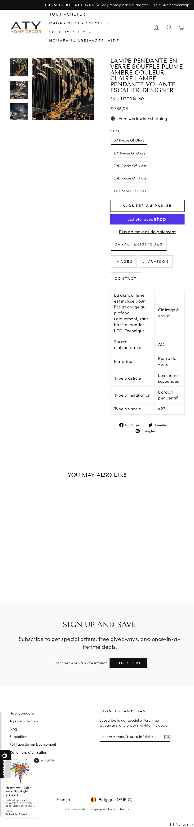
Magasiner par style (77, 23)
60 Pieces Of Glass (129, 140)
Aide (114, 40)
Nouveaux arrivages (76, 40)
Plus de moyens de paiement (147, 231)
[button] (181, 824)
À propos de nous (23, 721)
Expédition (18, 736)
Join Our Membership (171, 5)
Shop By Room (68, 31)
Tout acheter (67, 14)
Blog (13, 729)
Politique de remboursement (32, 744)
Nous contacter (22, 713)
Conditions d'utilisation (28, 752)
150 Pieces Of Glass (129, 153)
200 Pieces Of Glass (130, 165)
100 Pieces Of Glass (130, 191)
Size (115, 131)
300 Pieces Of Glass (130, 178)
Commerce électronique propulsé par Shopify (97, 809)
